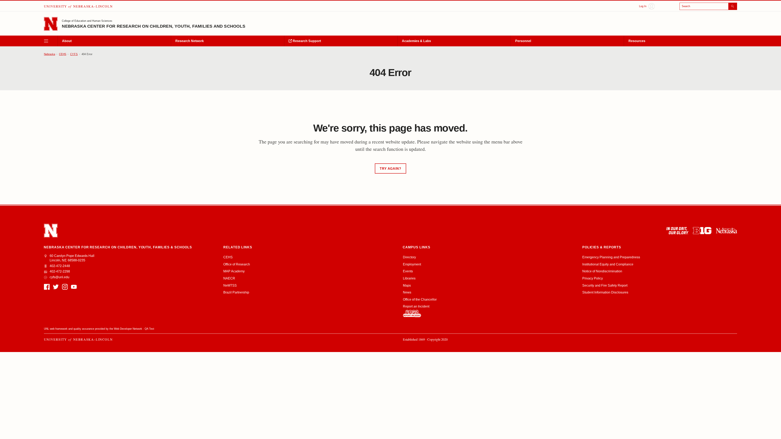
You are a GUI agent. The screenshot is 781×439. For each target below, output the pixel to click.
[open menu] (51, 41)
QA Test (149, 328)
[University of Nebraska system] (726, 230)
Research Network (189, 41)
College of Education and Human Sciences (87, 20)
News (407, 292)
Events (408, 271)
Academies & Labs (416, 41)
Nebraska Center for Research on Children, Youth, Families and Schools (153, 26)
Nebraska (49, 54)
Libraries (409, 278)
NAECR (229, 278)
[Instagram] (65, 287)
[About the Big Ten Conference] (702, 231)
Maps (407, 285)
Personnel (523, 41)
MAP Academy (234, 271)
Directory (409, 257)
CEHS (62, 54)
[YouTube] (74, 287)
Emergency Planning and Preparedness (611, 257)
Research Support (306, 41)
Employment (412, 264)
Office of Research (236, 264)
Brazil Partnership (236, 292)
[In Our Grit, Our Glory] (677, 231)
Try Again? (390, 168)
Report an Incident (416, 306)
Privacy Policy (592, 278)
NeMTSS (230, 285)
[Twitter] (56, 287)
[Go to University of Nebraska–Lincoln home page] (51, 24)
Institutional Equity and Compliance (607, 264)
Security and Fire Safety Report (604, 285)
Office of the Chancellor (420, 299)
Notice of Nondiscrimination (602, 271)
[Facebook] (47, 287)
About (67, 41)
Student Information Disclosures (605, 292)
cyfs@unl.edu (59, 277)
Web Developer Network (128, 328)
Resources (636, 41)
